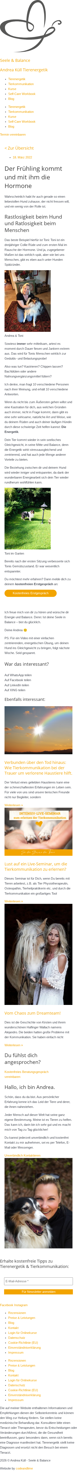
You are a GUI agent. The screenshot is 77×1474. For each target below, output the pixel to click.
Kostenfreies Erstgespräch (30, 593)
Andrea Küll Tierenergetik (24, 70)
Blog (11, 98)
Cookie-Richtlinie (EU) (23, 1342)
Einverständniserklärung (24, 1347)
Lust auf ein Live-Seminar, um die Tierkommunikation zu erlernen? (36, 866)
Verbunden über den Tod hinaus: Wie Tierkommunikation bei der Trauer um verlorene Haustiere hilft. (38, 768)
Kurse (12, 89)
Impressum (16, 1352)
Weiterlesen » (14, 805)
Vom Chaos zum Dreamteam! (33, 1013)
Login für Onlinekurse (22, 1332)
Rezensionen (17, 1313)
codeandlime (24, 1468)
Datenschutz (16, 1337)
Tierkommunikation (21, 84)
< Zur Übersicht (19, 148)
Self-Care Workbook (22, 94)
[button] (38, 675)
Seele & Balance (15, 60)
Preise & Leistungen (21, 1317)
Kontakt (13, 1328)
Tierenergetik (16, 79)
